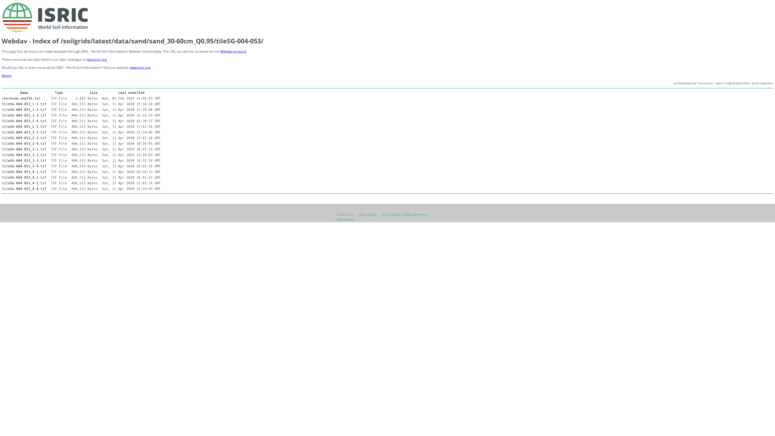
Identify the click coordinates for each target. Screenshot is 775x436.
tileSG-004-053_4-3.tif (24, 183)
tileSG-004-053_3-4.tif (24, 166)
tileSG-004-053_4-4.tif (24, 189)
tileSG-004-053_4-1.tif (24, 172)
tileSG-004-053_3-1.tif (24, 149)
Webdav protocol (233, 51)
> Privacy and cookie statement (403, 214)
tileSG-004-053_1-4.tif (24, 121)
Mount (7, 75)
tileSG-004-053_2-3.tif (24, 138)
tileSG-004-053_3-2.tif (24, 155)
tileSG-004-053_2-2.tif (24, 132)
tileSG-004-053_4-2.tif (24, 177)
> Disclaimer (344, 219)
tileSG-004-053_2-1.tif (24, 127)
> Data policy (367, 214)
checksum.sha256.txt (21, 98)
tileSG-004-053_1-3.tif (24, 115)
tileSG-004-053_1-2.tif (24, 110)
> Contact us (344, 214)
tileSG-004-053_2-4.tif (24, 144)
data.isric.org (97, 59)
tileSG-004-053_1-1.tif (24, 104)
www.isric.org (140, 67)
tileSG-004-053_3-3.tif (24, 160)
